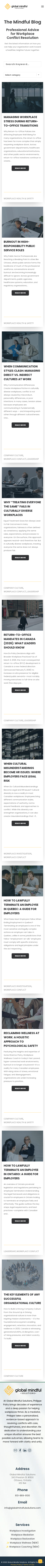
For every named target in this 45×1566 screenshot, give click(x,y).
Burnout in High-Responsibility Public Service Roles (19, 246)
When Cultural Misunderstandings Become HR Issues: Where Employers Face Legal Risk (22, 772)
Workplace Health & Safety (19, 198)
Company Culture (13, 455)
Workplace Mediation (22, 1535)
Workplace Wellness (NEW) (24, 1543)
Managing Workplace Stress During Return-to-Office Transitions (21, 121)
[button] (42, 6)
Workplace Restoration (22, 1539)
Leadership (33, 459)
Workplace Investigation (18, 853)
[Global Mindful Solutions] (15, 6)
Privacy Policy (16, 1565)
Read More (20, 168)
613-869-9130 (22, 1495)
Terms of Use (28, 1565)
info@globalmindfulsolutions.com (22, 1507)
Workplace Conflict (15, 459)
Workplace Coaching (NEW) (24, 1547)
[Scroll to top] (40, 1561)
